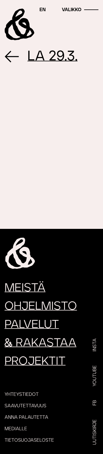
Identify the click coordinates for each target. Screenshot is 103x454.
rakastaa (40, 343)
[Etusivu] (19, 24)
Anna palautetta (26, 417)
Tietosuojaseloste (29, 440)
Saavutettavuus (25, 406)
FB (94, 403)
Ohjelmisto (41, 306)
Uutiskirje (94, 432)
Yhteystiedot (22, 394)
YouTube (94, 375)
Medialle (16, 429)
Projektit (35, 361)
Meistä (25, 288)
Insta (94, 344)
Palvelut (32, 324)
